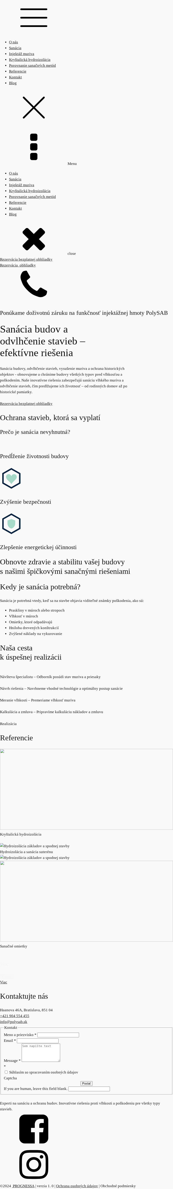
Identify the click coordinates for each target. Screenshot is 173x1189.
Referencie (17, 71)
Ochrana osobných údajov (77, 1186)
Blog (13, 83)
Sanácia (15, 48)
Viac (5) (7, 976)
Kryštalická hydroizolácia (29, 60)
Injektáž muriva (21, 54)
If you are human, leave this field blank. (36, 1089)
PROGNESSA (23, 1186)
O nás (13, 42)
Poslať (86, 1083)
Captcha (10, 1078)
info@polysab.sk (13, 1022)
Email (10, 1040)
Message (12, 1060)
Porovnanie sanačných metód (32, 65)
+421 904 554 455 (14, 1016)
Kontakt (15, 77)
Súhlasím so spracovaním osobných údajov (43, 1072)
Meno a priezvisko (20, 1035)
